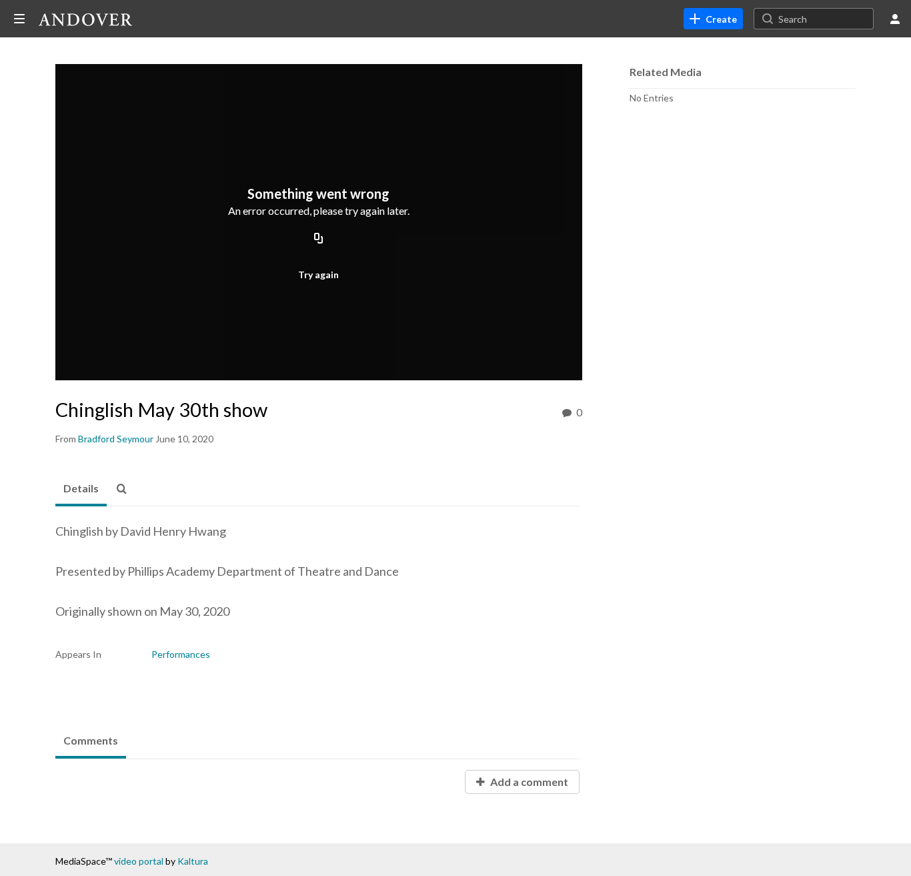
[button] (125, 489)
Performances (180, 654)
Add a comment (528, 781)
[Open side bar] (19, 18)
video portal (138, 861)
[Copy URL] (318, 239)
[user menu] (895, 18)
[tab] (81, 489)
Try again (318, 274)
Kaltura (192, 861)
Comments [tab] (90, 740)
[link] (713, 18)
